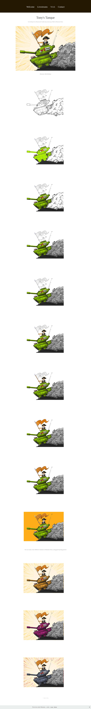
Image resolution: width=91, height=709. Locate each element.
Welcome (30, 7)
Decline (55, 707)
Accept (51, 707)
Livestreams (42, 7)
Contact (61, 7)
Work (52, 7)
